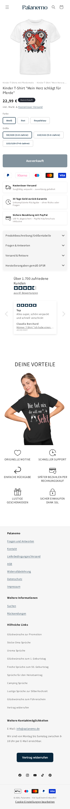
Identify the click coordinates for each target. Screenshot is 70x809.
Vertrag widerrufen (18, 707)
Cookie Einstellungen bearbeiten (35, 801)
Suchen (11, 606)
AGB (9, 564)
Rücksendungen (16, 613)
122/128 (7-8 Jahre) (19, 144)
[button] (7, 7)
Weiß (11, 121)
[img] (37, 288)
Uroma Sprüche (16, 650)
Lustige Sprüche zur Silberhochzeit (27, 691)
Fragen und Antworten (20, 541)
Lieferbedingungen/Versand (24, 556)
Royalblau (42, 121)
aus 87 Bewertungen (26, 293)
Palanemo (25, 797)
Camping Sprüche (17, 683)
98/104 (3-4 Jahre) (19, 135)
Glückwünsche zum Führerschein (26, 699)
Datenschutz (14, 579)
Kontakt (12, 548)
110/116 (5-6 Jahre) (50, 135)
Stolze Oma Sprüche (19, 642)
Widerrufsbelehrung (19, 571)
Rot (25, 121)
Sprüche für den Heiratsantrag (24, 675)
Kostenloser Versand (30, 107)
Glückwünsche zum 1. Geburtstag (26, 658)
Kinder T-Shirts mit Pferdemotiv (18, 82)
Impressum (13, 586)
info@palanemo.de (28, 728)
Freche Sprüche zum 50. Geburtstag (28, 666)
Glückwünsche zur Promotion (24, 634)
